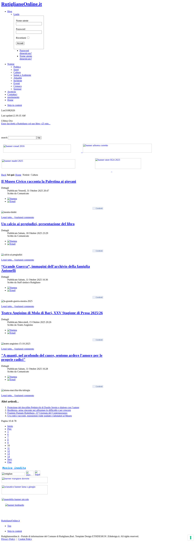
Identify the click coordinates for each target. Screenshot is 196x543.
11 (8, 448)
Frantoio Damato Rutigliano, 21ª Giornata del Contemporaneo (37, 413)
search (4, 137)
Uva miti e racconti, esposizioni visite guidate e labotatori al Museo (39, 415)
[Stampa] (12, 198)
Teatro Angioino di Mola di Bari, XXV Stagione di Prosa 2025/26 (52, 313)
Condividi (99, 208)
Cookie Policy (25, 539)
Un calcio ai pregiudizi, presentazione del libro (38, 224)
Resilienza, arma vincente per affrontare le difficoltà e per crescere (39, 410)
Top (9, 526)
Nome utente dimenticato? (26, 57)
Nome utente (22, 20)
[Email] (11, 201)
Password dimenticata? (26, 52)
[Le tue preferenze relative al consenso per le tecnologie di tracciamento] (191, 538)
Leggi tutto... (7, 217)
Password (20, 29)
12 (8, 451)
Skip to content (14, 105)
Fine (9, 462)
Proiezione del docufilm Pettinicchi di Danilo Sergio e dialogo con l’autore (43, 407)
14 (8, 456)
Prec (9, 429)
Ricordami (21, 38)
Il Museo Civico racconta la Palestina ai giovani (38, 181)
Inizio (10, 426)
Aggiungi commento (24, 217)
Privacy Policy (8, 539)
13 (8, 453)
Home (18, 175)
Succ (9, 459)
